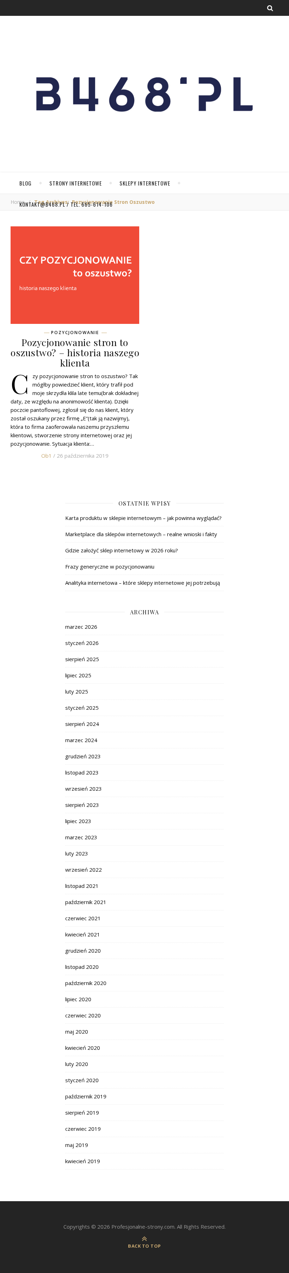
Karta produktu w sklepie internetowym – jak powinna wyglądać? (143, 517)
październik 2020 (85, 982)
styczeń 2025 (82, 707)
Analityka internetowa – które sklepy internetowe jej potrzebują (142, 582)
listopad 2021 (82, 885)
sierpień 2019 (82, 1112)
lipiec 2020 (78, 999)
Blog (25, 183)
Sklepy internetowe (144, 183)
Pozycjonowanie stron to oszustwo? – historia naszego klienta (75, 352)
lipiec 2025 (78, 675)
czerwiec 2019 (83, 1128)
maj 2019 (76, 1144)
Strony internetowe (75, 183)
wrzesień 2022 (83, 869)
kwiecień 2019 (82, 1161)
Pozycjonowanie (75, 333)
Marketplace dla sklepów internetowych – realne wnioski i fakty (141, 534)
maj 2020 (76, 1031)
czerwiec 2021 (83, 918)
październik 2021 (85, 901)
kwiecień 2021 (82, 934)
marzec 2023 (81, 837)
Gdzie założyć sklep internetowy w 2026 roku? (121, 550)
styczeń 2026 (82, 642)
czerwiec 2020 (83, 1015)
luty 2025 (76, 691)
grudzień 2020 (83, 950)
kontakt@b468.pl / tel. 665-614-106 (66, 204)
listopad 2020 (82, 966)
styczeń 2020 (82, 1080)
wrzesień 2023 (83, 788)
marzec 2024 (81, 740)
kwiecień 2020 (82, 1047)
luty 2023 (76, 853)
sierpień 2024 (82, 723)
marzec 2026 (81, 626)
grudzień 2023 (83, 756)
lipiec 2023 (78, 820)
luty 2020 (76, 1063)
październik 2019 (85, 1096)
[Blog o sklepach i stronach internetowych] (144, 98)
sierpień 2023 (82, 804)
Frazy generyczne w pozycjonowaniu (109, 566)
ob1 (46, 455)
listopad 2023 (82, 772)
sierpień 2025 (82, 659)
